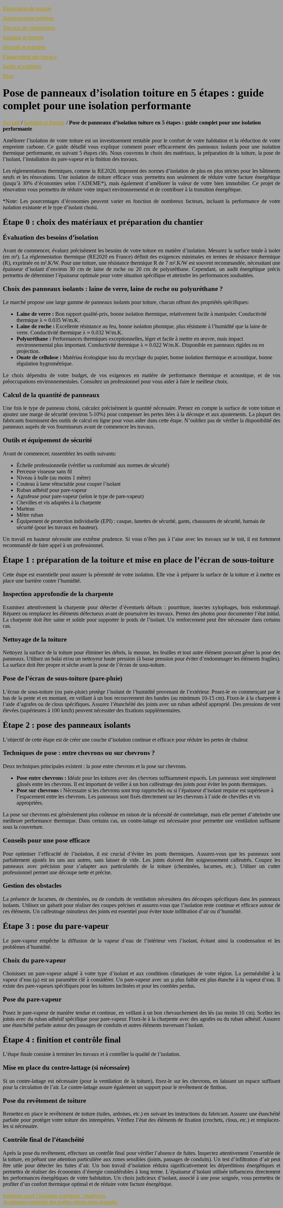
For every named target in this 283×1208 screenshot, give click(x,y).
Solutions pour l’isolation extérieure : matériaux (54, 1196)
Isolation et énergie (23, 37)
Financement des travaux (30, 57)
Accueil (11, 122)
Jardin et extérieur (22, 66)
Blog (8, 76)
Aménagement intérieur (28, 18)
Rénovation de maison (27, 8)
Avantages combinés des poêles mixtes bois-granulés (60, 1202)
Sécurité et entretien (24, 47)
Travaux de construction (29, 28)
